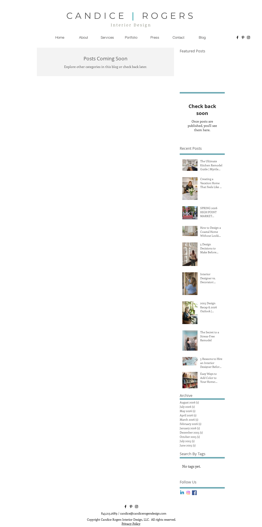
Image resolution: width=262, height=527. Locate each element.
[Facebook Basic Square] (194, 492)
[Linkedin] (182, 492)
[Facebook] (237, 37)
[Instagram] (248, 37)
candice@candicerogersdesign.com (143, 513)
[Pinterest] (243, 37)
